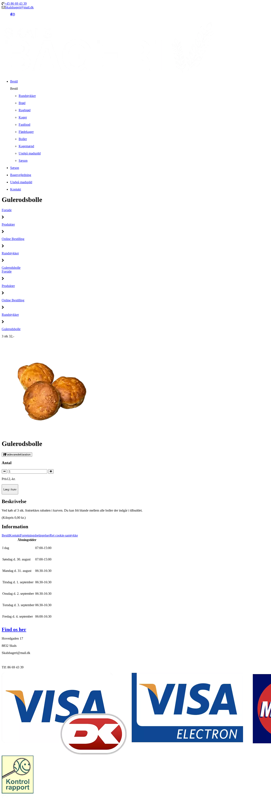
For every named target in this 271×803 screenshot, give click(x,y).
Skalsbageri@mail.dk (19, 7)
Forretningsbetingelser (35, 535)
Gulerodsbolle (11, 267)
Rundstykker (10, 253)
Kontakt (14, 535)
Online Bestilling (13, 239)
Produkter (8, 224)
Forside (7, 210)
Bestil (5, 535)
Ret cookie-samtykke (64, 535)
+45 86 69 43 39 (15, 3)
